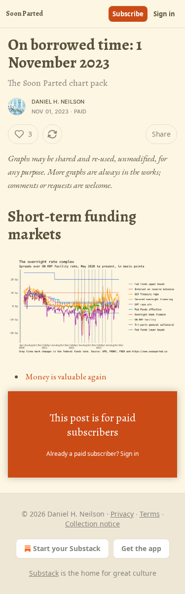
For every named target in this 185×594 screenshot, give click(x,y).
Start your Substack (67, 548)
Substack (44, 573)
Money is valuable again (66, 376)
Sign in (164, 13)
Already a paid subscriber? (92, 453)
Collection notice (92, 523)
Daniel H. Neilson (58, 101)
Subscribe (128, 13)
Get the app (141, 548)
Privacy (122, 514)
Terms (150, 514)
